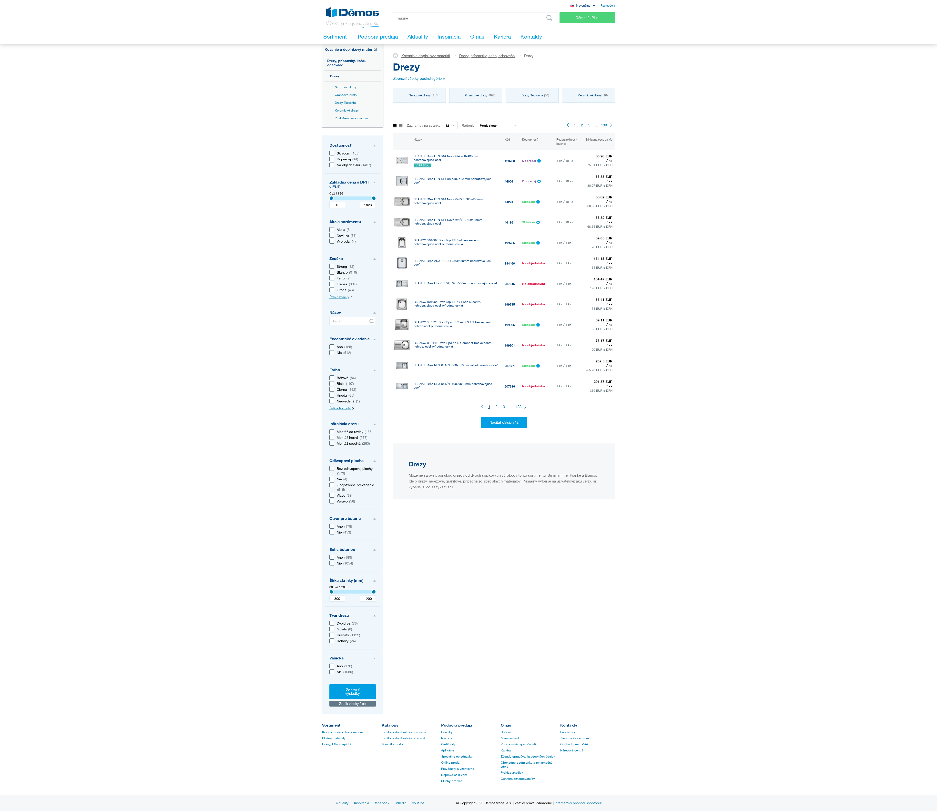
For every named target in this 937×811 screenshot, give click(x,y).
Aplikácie (447, 750)
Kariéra (506, 750)
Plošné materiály (334, 738)
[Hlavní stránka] (397, 55)
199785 (510, 304)
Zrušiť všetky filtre (352, 703)
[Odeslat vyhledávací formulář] (372, 321)
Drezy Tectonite (345, 102)
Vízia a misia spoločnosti (518, 744)
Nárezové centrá (571, 750)
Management (510, 738)
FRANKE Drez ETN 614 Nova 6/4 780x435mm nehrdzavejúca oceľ (446, 158)
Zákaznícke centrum (574, 738)
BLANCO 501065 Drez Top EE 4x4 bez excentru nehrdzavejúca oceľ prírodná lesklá (447, 303)
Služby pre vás (451, 781)
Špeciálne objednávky (457, 756)
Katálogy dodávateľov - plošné (403, 738)
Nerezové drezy (346, 87)
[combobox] (583, 5)
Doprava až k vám (454, 775)
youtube (418, 803)
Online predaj (450, 762)
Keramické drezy (347, 110)
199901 (510, 345)
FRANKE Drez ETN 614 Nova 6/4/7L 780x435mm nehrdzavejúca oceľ (448, 221)
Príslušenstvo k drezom (351, 118)
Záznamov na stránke (423, 125)
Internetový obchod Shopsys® (578, 803)
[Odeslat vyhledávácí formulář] (549, 18)
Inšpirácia (361, 803)
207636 (510, 386)
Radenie (468, 125)
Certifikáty (448, 744)
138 (604, 125)
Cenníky (447, 732)
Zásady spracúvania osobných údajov (528, 756)
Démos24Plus (587, 17)
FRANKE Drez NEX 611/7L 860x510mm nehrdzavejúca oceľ (455, 365)
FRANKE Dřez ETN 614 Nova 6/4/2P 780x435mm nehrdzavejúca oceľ (448, 201)
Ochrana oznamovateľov (518, 778)
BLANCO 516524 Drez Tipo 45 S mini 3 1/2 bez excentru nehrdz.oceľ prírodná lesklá (453, 324)
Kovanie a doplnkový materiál (351, 49)
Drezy (334, 76)
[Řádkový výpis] (395, 126)
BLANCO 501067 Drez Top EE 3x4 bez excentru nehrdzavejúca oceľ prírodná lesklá (447, 242)
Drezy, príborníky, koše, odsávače (346, 63)
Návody (446, 738)
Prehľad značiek (512, 772)
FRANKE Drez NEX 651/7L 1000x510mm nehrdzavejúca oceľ (453, 385)
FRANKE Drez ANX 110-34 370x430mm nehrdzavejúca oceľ (452, 262)
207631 (510, 366)
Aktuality (342, 803)
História (506, 732)
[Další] (611, 125)
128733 (510, 161)
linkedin (401, 803)
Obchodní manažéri (574, 744)
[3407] (331, 198)
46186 (509, 222)
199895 (510, 325)
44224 (509, 202)
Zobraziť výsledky (352, 692)
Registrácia (608, 5)
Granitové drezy (346, 95)
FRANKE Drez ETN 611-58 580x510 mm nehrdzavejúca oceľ (452, 180)
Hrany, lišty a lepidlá (336, 744)
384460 (510, 263)
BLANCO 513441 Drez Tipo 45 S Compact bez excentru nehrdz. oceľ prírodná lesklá (453, 344)
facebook (382, 803)
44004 (509, 181)
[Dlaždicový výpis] (401, 126)
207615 (510, 284)
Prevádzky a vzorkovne (457, 768)
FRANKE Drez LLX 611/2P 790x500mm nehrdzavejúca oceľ (455, 283)
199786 (510, 243)
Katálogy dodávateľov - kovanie (404, 732)
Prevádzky (567, 732)
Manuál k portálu (393, 744)
